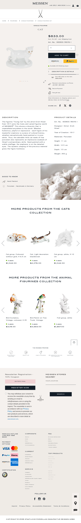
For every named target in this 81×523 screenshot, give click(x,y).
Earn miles (27, 488)
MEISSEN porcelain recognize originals (33, 478)
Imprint (14, 506)
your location (52, 380)
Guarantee (27, 482)
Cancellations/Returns (53, 443)
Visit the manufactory (29, 445)
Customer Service (52, 445)
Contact (68, 5)
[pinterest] (45, 498)
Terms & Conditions (61, 506)
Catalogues (27, 472)
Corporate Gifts (28, 476)
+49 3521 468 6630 (57, 5)
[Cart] (77, 5)
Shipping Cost (67, 39)
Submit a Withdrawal (29, 484)
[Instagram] (40, 498)
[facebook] (36, 498)
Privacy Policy (24, 506)
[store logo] (40, 3)
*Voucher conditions (52, 447)
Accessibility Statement (42, 506)
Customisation (28, 474)
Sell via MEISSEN (29, 486)
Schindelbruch (28, 454)
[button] (20, 81)
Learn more (58, 78)
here (67, 100)
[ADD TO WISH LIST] (77, 55)
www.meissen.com (13, 419)
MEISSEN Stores (28, 443)
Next (78, 243)
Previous (3, 243)
